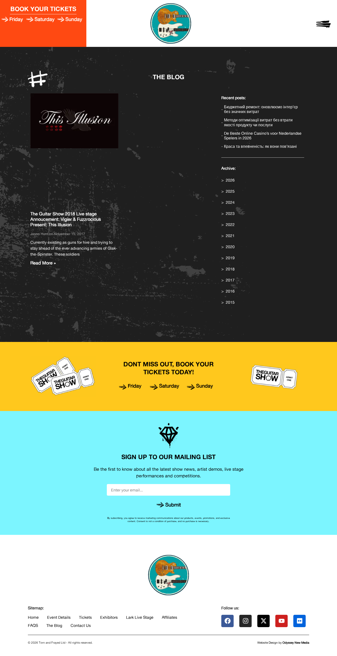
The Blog (54, 625)
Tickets (85, 617)
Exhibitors (109, 617)
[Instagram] (245, 621)
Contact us (81, 625)
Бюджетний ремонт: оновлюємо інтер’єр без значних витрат (261, 109)
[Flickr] (299, 621)
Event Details (59, 617)
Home (33, 617)
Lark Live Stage (139, 617)
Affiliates (169, 617)
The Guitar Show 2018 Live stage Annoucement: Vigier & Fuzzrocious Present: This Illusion (65, 219)
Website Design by (283, 642)
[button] (323, 23)
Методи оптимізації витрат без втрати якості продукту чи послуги (258, 122)
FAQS (33, 625)
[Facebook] (227, 621)
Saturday (45, 19)
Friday (16, 19)
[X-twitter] (263, 621)
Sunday (73, 19)
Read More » (43, 262)
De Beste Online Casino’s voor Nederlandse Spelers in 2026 (262, 135)
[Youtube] (281, 621)
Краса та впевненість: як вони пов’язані (260, 146)
